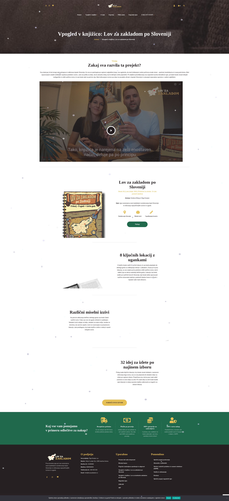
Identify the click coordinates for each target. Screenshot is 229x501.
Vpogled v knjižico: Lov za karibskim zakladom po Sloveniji (133, 476)
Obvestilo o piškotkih (160, 463)
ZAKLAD (121, 484)
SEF (120, 487)
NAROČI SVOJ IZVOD (114, 402)
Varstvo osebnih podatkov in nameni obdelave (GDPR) (168, 467)
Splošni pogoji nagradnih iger (163, 479)
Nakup (137, 224)
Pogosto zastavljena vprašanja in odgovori (132, 466)
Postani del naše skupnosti (127, 459)
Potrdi (168, 498)
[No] (227, 498)
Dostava (156, 475)
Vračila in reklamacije (160, 472)
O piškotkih (176, 498)
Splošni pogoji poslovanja (162, 459)
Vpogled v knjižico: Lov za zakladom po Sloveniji (131, 471)
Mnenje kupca (123, 463)
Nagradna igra (123, 481)
